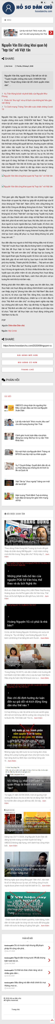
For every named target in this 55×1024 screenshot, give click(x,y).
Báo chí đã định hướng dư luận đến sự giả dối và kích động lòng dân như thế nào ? (27, 701)
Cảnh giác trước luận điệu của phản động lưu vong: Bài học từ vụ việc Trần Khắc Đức (32, 438)
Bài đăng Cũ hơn (27, 362)
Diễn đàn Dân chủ (16, 325)
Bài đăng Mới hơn (27, 355)
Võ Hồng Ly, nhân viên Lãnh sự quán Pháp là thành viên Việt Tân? (25, 784)
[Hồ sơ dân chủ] (27, 14)
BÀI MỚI (8, 396)
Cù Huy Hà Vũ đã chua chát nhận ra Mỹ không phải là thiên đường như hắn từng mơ (27, 869)
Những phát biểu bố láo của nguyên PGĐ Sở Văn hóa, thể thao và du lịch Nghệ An (24, 579)
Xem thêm (45, 638)
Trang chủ (27, 370)
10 (9, 897)
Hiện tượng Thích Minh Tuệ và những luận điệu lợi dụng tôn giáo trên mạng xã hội (32, 497)
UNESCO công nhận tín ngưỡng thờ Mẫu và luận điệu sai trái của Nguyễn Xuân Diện (31, 408)
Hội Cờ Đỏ (12, 331)
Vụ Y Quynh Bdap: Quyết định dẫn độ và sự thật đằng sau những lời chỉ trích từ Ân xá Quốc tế (33, 467)
